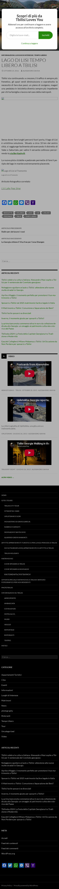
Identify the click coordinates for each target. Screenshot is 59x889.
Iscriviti (45, 35)
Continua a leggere (29, 43)
